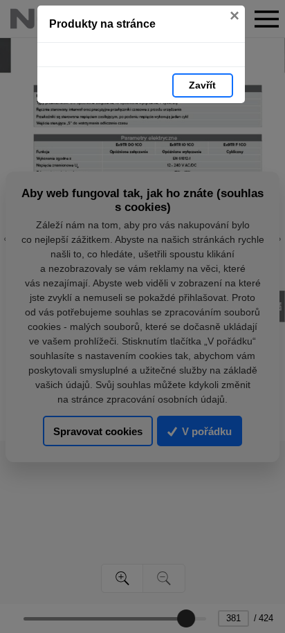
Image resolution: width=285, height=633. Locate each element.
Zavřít (202, 85)
